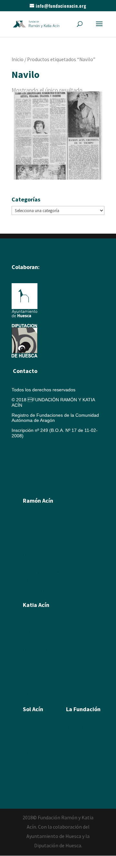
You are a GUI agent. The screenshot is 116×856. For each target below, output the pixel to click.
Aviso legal (23, 445)
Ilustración (33, 545)
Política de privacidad (33, 475)
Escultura (32, 536)
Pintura (30, 527)
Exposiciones (36, 667)
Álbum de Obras (39, 590)
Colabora (75, 771)
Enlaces (74, 762)
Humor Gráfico (38, 554)
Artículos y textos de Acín (48, 563)
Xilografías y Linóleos (44, 640)
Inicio (18, 59)
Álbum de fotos (38, 581)
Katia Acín (36, 605)
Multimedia (77, 753)
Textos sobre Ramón (44, 572)
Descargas (77, 780)
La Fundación (83, 709)
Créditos (20, 465)
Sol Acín (74, 744)
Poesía (30, 735)
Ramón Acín (78, 726)
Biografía (32, 518)
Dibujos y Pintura (40, 649)
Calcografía (34, 631)
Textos (29, 676)
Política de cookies (33, 455)
